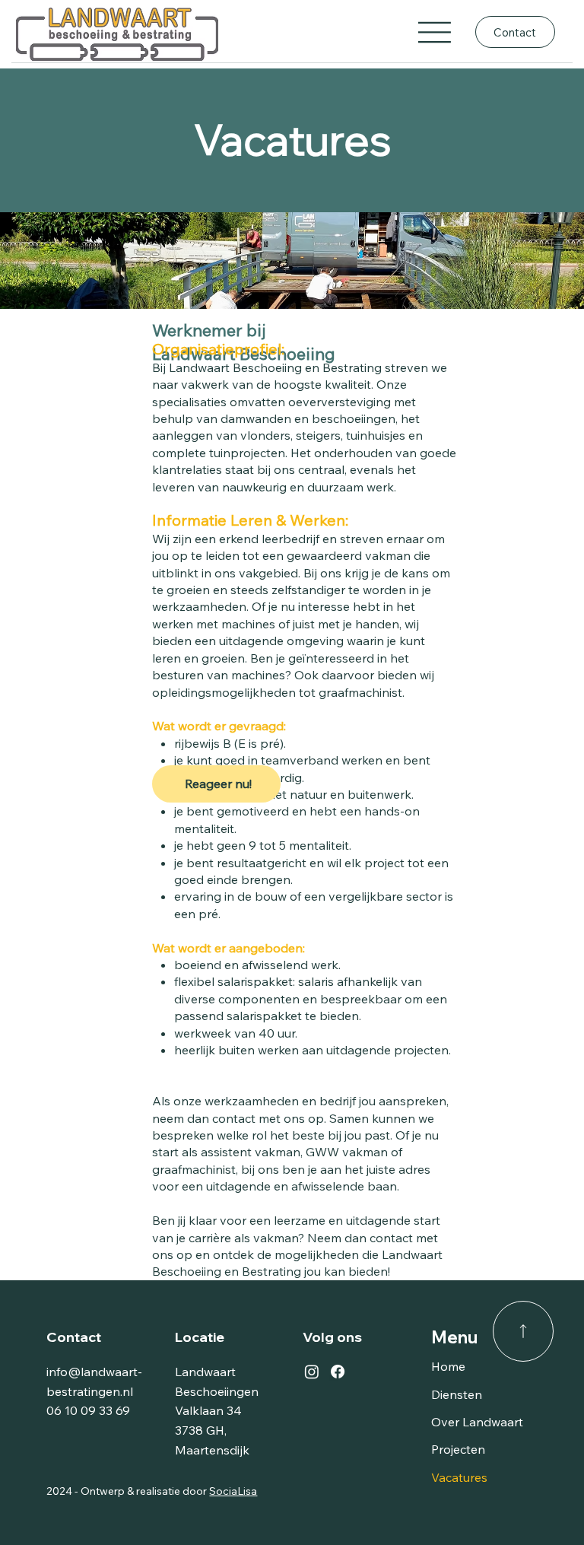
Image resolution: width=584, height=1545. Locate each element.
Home (448, 1366)
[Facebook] (337, 1371)
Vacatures (459, 1477)
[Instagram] (312, 1371)
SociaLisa (233, 1491)
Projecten (458, 1449)
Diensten (456, 1394)
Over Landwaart (477, 1421)
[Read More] (523, 1331)
